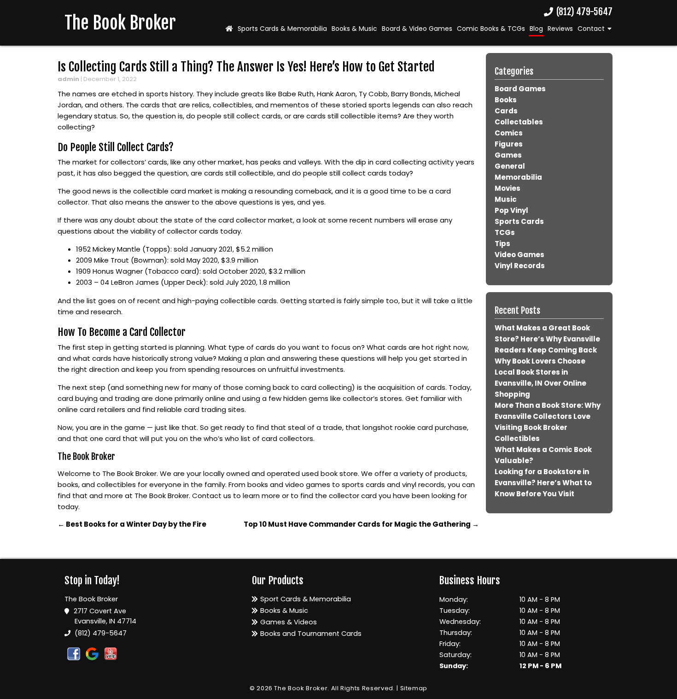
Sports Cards (519, 221)
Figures (509, 144)
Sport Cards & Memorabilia (305, 599)
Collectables (519, 122)
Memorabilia (518, 177)
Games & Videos (288, 622)
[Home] (229, 28)
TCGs (505, 232)
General (510, 166)
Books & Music (354, 28)
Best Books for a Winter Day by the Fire (132, 524)
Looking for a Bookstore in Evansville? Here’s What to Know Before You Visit (543, 483)
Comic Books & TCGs (491, 28)
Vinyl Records (520, 265)
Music (506, 199)
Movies (507, 188)
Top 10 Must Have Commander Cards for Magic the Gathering (361, 524)
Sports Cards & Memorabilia (282, 28)
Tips (502, 243)
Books (506, 100)
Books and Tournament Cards (311, 633)
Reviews (560, 28)
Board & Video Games (417, 28)
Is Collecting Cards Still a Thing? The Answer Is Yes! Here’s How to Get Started (246, 67)
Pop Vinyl (511, 210)
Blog (536, 28)
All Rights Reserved (362, 688)
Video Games (519, 254)
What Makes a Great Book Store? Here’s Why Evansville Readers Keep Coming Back (547, 339)
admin (68, 79)
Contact (591, 28)
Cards (506, 111)
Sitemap (414, 688)
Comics (509, 133)
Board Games (520, 89)
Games (508, 155)
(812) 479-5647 (583, 12)
